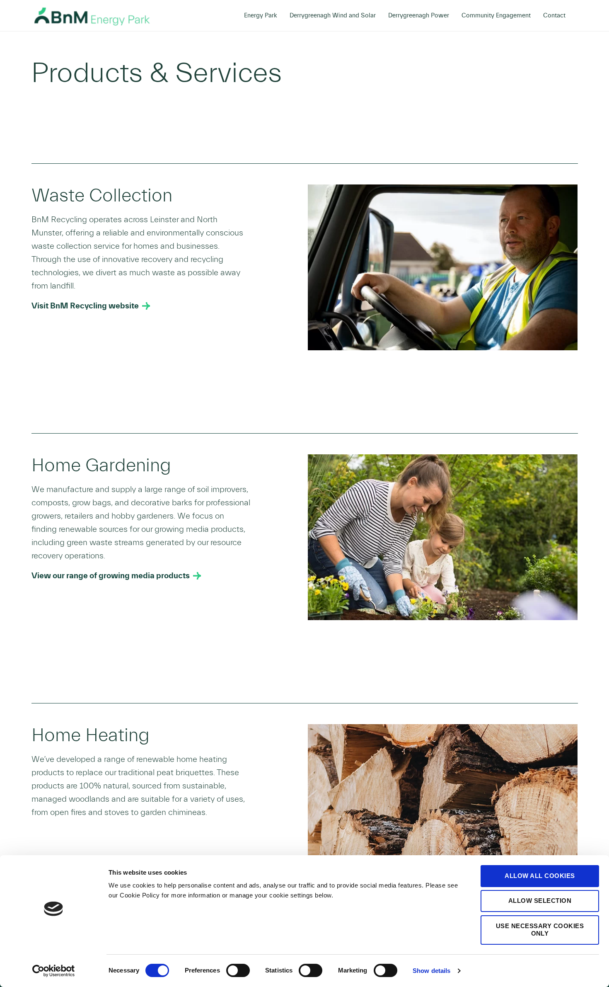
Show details (431, 970)
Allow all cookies (540, 875)
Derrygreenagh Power (418, 15)
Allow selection (540, 900)
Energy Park (260, 15)
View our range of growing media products (110, 576)
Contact (554, 15)
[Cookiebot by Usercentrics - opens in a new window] (53, 971)
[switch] (238, 970)
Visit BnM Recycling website (85, 306)
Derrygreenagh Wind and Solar (333, 15)
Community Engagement (496, 15)
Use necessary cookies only (540, 929)
